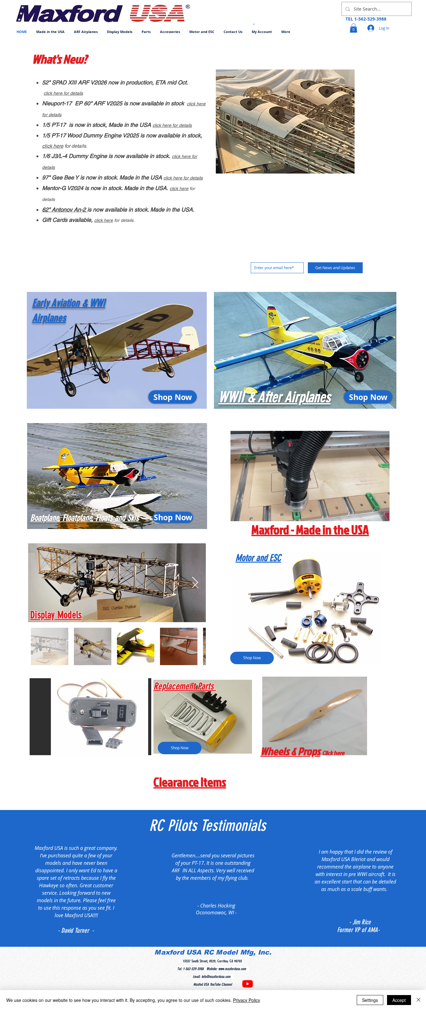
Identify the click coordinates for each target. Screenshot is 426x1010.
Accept (399, 1000)
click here (52, 146)
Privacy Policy (246, 1000)
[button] (85, 31)
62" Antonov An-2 (64, 209)
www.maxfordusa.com (232, 969)
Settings (370, 1000)
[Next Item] (195, 583)
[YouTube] (247, 984)
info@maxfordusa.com (215, 976)
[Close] (418, 1000)
